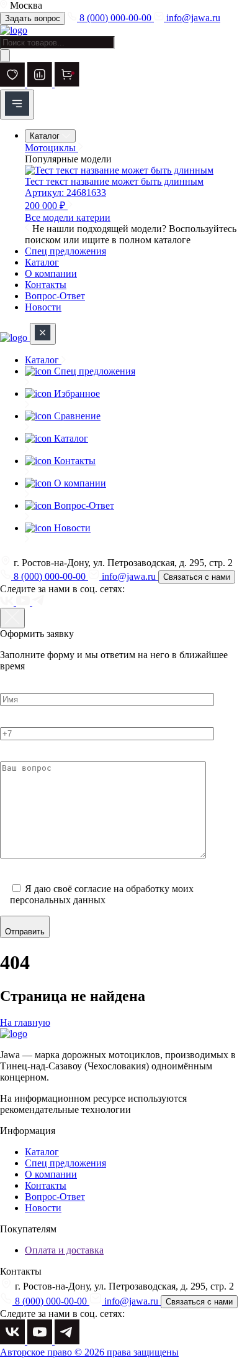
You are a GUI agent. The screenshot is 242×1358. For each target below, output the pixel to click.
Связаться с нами (196, 577)
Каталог (46, 136)
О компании (51, 273)
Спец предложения (65, 251)
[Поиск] (5, 55)
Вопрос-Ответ (55, 296)
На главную (25, 1022)
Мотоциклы (51, 147)
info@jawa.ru (192, 17)
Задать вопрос (32, 18)
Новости (43, 307)
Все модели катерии (67, 217)
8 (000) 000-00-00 (115, 17)
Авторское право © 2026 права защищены (89, 1352)
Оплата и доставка (64, 1250)
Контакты (45, 284)
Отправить (25, 931)
